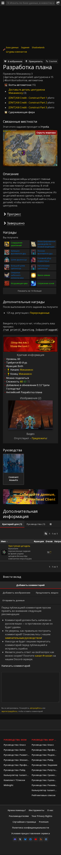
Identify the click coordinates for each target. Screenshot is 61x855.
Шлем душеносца (19, 259)
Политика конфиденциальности (30, 827)
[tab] (12, 524)
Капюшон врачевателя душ (18, 252)
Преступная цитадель (19, 546)
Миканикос (26, 369)
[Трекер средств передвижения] (30, 496)
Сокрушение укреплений (16, 244)
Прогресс (14, 214)
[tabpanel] (30, 550)
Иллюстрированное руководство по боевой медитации (46, 244)
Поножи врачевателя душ (45, 252)
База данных (12, 47)
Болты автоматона (20, 85)
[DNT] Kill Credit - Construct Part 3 (28, 107)
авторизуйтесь (36, 708)
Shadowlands (38, 47)
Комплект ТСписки (14, 780)
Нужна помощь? (17, 810)
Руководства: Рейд (14, 770)
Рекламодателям (19, 816)
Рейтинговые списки (43, 795)
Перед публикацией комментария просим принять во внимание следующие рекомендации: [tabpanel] (28, 659)
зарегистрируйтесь (9, 711)
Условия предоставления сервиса (30, 833)
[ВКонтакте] (46, 839)
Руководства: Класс (15, 744)
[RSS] (41, 839)
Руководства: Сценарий (45, 780)
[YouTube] (35, 839)
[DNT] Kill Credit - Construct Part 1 (28, 97)
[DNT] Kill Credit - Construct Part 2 (28, 102)
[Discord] (15, 839)
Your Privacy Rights (42, 816)
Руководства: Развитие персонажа (17, 754)
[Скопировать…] (46, 533)
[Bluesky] (25, 839)
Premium (44, 821)
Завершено (16, 223)
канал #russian (43, 655)
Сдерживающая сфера (22, 112)
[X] (20, 839)
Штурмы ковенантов (16, 51)
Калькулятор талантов (16, 775)
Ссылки (53, 61)
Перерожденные (39, 312)
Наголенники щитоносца (44, 267)
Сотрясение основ (46, 283)
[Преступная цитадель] (4, 552)
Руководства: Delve (14, 749)
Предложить (39, 438)
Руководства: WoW (15, 739)
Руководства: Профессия (17, 765)
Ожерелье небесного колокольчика (17, 275)
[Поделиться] (58, 3)
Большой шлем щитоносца (18, 267)
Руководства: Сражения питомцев (45, 775)
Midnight (8, 785)
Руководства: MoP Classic (45, 739)
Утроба (44, 126)
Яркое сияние (44, 275)
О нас (50, 810)
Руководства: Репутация (45, 770)
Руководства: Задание (44, 765)
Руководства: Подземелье (45, 754)
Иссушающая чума (19, 283)
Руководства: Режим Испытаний (45, 785)
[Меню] (3, 3)
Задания (25, 47)
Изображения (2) (30, 398)
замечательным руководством (23, 638)
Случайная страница (24, 821)
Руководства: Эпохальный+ (17, 760)
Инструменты (36, 810)
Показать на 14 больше (30, 290)
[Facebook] (30, 839)
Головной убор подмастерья (44, 259)
